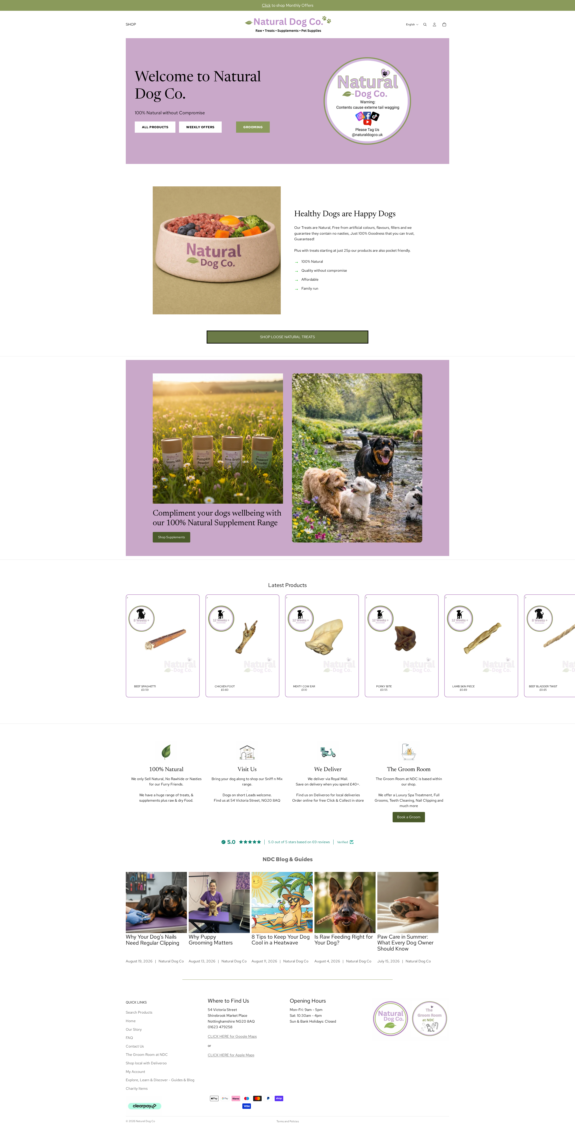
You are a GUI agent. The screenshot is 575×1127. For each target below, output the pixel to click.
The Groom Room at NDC (147, 1054)
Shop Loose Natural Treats (287, 337)
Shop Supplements (171, 537)
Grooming (253, 127)
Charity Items (137, 1088)
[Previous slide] (131, 646)
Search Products (139, 1012)
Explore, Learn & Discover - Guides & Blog (160, 1080)
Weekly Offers (200, 127)
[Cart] (444, 24)
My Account (135, 1071)
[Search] (425, 24)
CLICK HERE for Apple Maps (231, 1054)
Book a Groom (408, 817)
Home (131, 1020)
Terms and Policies (287, 1121)
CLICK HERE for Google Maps (232, 1036)
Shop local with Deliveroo (146, 1063)
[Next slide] (444, 646)
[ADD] (190, 676)
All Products (155, 127)
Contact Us (135, 1046)
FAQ (129, 1037)
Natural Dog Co (145, 1121)
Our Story (134, 1029)
